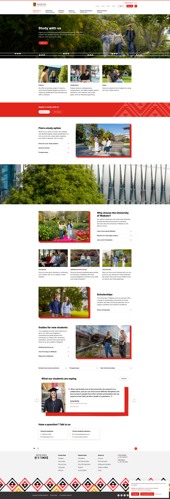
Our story (100, 458)
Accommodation (82, 470)
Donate (113, 6)
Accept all (135, 494)
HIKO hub (60, 470)
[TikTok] (128, 496)
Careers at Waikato (103, 467)
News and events (102, 461)
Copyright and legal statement (40, 495)
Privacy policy (53, 495)
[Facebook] (118, 496)
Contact (97, 6)
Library (108, 6)
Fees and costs (62, 464)
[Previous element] (134, 400)
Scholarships (61, 467)
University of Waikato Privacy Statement (141, 489)
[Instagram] (122, 496)
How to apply (57, 112)
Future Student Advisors (81, 437)
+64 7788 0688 (123, 462)
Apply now (129, 6)
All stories (123, 378)
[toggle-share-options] (38, 448)
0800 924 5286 (46, 434)
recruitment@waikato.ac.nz (82, 434)
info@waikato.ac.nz (47, 437)
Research (80, 467)
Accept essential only (147, 494)
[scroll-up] (135, 448)
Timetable (60, 458)
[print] (34, 448)
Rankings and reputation (104, 464)
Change (135, 2)
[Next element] (37, 400)
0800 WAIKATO (123, 457)
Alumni (103, 6)
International (81, 458)
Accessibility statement (65, 495)
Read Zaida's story (74, 406)
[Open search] (135, 6)
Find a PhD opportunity (84, 464)
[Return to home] (39, 5)
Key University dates (83, 461)
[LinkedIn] (125, 496)
